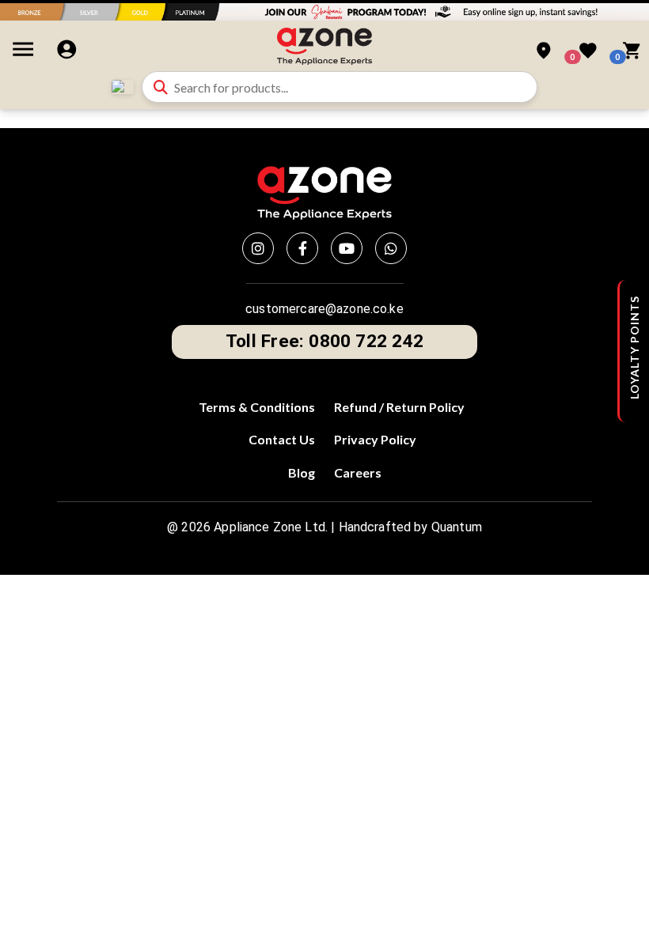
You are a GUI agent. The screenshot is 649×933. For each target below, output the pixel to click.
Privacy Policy (375, 439)
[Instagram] (258, 248)
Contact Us (282, 439)
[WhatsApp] (391, 248)
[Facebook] (302, 248)
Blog (301, 472)
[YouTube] (346, 248)
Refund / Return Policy (399, 406)
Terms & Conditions (257, 406)
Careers (357, 472)
